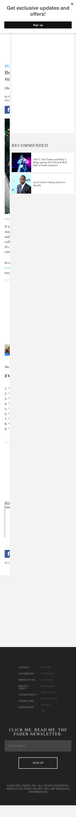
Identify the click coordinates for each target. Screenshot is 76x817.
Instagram (48, 686)
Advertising (26, 673)
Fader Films (26, 707)
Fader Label (26, 701)
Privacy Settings (19, 788)
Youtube (46, 680)
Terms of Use (27, 680)
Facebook (47, 673)
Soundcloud (49, 698)
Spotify (46, 705)
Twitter (46, 667)
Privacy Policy (24, 687)
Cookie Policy (28, 694)
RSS (43, 711)
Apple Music (48, 692)
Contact (24, 667)
